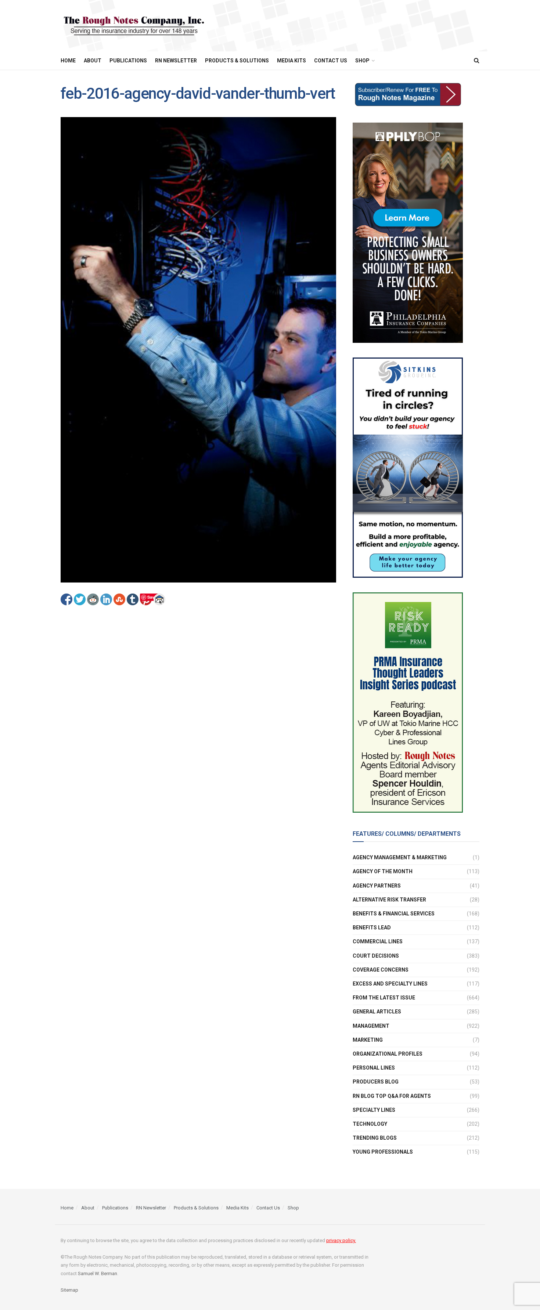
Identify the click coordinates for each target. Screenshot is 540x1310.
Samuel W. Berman (97, 1273)
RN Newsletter (176, 60)
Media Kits (291, 60)
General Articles (377, 1012)
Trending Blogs (375, 1138)
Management (371, 1026)
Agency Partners (377, 886)
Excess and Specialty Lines (390, 984)
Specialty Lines (374, 1110)
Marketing (368, 1040)
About (92, 60)
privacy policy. (341, 1240)
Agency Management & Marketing (400, 857)
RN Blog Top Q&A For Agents (392, 1096)
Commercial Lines (378, 941)
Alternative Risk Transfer (389, 900)
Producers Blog (376, 1082)
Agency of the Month (383, 871)
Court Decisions (376, 956)
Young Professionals (383, 1152)
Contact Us (330, 60)
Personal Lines (374, 1068)
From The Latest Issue (384, 998)
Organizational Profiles (387, 1054)
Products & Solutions (237, 60)
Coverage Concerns (380, 970)
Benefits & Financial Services (394, 914)
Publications (128, 60)
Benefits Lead (372, 927)
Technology (370, 1124)
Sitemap (69, 1290)
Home (68, 60)
